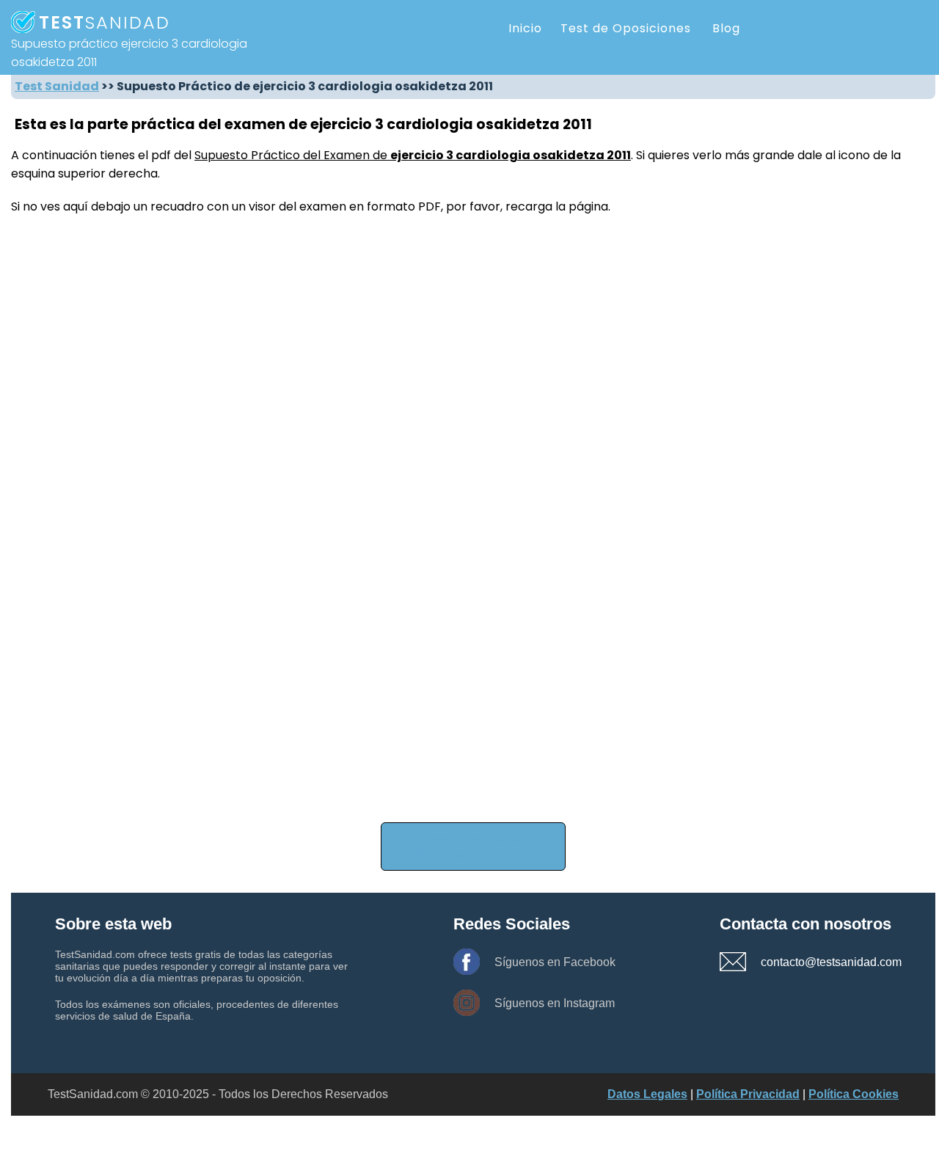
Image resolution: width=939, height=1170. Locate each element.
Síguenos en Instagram (554, 1003)
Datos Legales (647, 1094)
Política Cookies (853, 1094)
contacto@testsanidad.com (812, 962)
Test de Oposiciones (625, 28)
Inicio (525, 28)
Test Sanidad (57, 86)
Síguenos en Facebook (554, 962)
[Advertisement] (451, 712)
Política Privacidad (748, 1094)
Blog (726, 28)
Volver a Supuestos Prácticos (468, 846)
